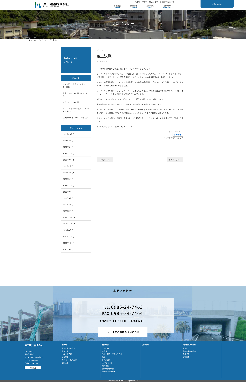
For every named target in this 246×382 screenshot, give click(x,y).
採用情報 (150, 6)
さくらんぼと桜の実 (71, 102)
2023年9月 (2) (68, 159)
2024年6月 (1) (68, 147)
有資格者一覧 (107, 363)
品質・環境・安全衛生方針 (112, 354)
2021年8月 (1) (68, 230)
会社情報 (133, 6)
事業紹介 (117, 6)
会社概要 (33, 368)
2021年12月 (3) (69, 217)
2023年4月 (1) (68, 179)
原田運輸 (167, 6)
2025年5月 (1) (68, 140)
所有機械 (105, 365)
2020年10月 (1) (69, 242)
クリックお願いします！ (173, 137)
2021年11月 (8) (69, 223)
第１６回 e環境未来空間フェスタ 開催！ (76, 85)
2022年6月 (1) (68, 204)
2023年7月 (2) (68, 166)
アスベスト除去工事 (69, 360)
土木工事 (65, 351)
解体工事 (65, 357)
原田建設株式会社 (52, 5)
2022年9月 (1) (68, 191)
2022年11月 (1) (69, 185)
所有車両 (186, 357)
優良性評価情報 (108, 368)
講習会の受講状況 (108, 371)
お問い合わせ (217, 4)
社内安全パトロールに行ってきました (75, 118)
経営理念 (105, 351)
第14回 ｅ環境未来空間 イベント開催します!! (76, 109)
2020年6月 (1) (68, 249)
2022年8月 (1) (68, 198)
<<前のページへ (104, 159)
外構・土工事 (67, 354)
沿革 (103, 357)
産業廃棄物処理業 (68, 348)
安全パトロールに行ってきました (75, 94)
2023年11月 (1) (69, 153)
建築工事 (65, 363)
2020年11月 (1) (69, 236)
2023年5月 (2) (68, 172)
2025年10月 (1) (69, 134)
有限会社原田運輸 (189, 344)
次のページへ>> (175, 159)
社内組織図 (106, 360)
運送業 (185, 348)
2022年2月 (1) (68, 211)
